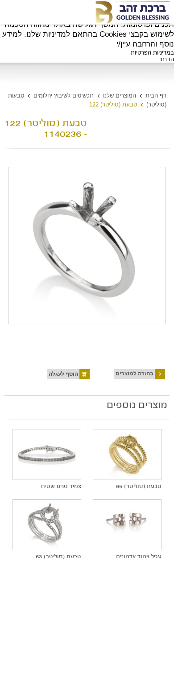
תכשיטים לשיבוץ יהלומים (63, 95)
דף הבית (155, 95)
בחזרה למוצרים (134, 373)
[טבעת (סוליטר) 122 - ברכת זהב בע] (132, 12)
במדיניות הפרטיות (152, 52)
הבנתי (166, 59)
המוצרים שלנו (119, 95)
